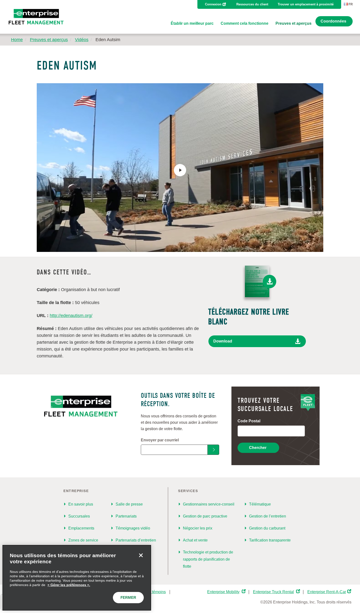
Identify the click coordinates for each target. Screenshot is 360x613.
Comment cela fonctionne (244, 23)
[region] (76, 578)
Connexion (213, 4)
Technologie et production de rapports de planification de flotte (208, 559)
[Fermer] (141, 555)
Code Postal (249, 421)
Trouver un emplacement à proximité (306, 4)
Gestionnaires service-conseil (208, 504)
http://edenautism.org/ (71, 315)
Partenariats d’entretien (136, 540)
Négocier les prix (197, 528)
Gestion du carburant (267, 528)
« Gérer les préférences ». (69, 585)
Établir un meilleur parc (192, 23)
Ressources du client (252, 4)
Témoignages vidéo (133, 528)
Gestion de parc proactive (205, 516)
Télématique (260, 504)
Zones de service (83, 540)
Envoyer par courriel (160, 440)
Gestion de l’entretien (267, 516)
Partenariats (126, 516)
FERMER (128, 597)
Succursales (79, 516)
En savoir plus (80, 504)
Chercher (257, 448)
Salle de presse (129, 504)
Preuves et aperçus (294, 23)
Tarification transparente (270, 540)
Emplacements (81, 528)
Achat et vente (195, 540)
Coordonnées (333, 21)
